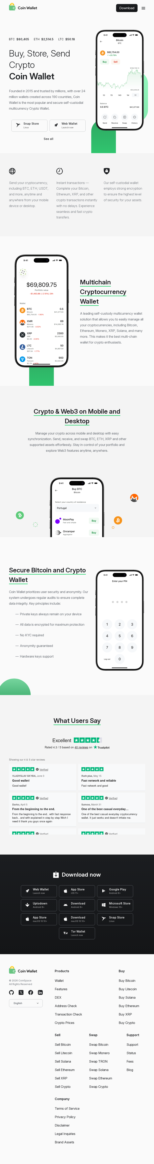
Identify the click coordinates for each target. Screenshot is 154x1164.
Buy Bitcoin (127, 981)
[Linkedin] (40, 992)
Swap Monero (99, 1053)
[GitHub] (11, 992)
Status (131, 1053)
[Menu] (143, 8)
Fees (130, 1061)
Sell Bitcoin (63, 1045)
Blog (130, 1070)
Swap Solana (98, 1070)
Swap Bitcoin (98, 1045)
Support (132, 1045)
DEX (58, 997)
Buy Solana (127, 997)
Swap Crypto (98, 1087)
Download (126, 8)
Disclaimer (62, 1125)
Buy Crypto (127, 1023)
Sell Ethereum (65, 1070)
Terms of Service (67, 1108)
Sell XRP (61, 1078)
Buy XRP (125, 1014)
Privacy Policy (65, 1117)
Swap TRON (98, 1061)
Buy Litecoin (128, 989)
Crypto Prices (64, 1023)
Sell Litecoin (63, 1053)
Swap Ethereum (100, 1078)
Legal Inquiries (65, 1134)
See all (48, 138)
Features (61, 989)
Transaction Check (68, 1014)
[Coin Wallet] (23, 7)
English (18, 1003)
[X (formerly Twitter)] (21, 992)
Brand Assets (64, 1142)
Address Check (66, 1006)
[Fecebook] (30, 992)
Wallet (59, 981)
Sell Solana (63, 1061)
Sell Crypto (63, 1087)
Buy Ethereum (129, 1006)
